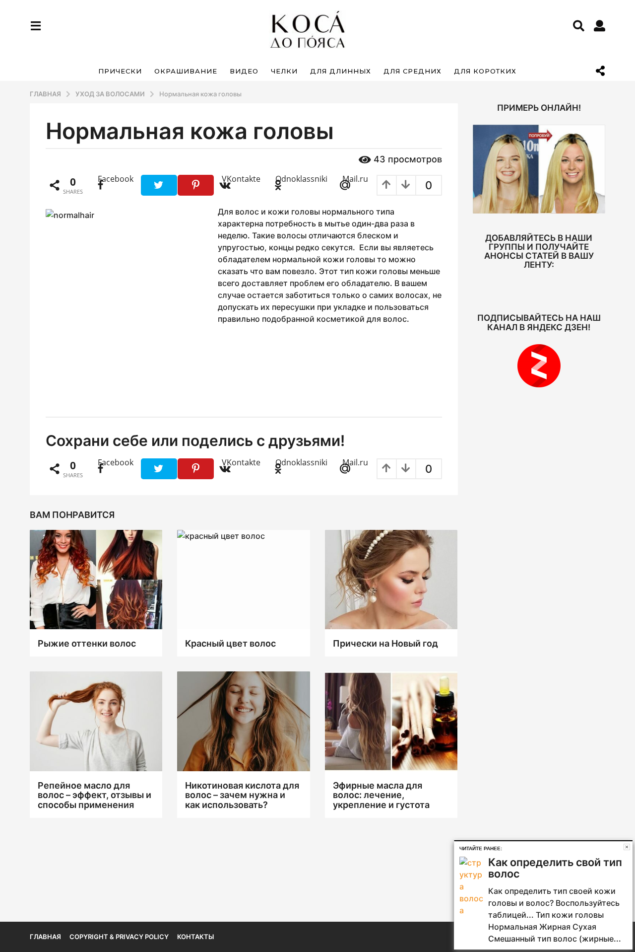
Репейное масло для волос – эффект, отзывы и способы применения (94, 795)
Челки (284, 71)
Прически (120, 71)
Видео (244, 71)
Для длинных (340, 71)
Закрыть (627, 847)
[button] (35, 26)
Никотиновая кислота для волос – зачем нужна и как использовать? (242, 795)
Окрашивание (185, 71)
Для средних (412, 71)
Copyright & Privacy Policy (119, 937)
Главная (45, 937)
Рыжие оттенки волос (87, 643)
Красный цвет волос (230, 643)
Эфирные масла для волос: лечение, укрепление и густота (381, 795)
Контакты (195, 937)
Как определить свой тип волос (555, 868)
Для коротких (485, 71)
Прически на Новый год (385, 643)
